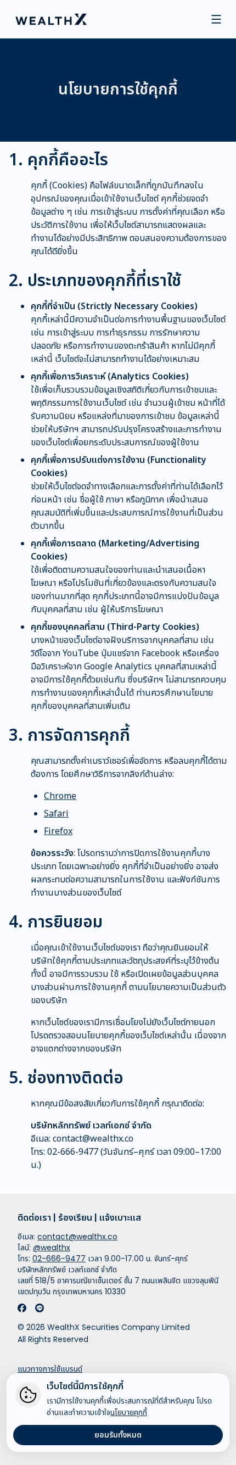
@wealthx (51, 1247)
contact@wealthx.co (93, 1138)
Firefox (58, 831)
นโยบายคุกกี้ (128, 1412)
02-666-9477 (72, 1152)
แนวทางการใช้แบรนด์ (50, 1369)
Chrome (60, 796)
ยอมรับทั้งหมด (118, 1434)
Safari (56, 813)
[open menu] (216, 19)
